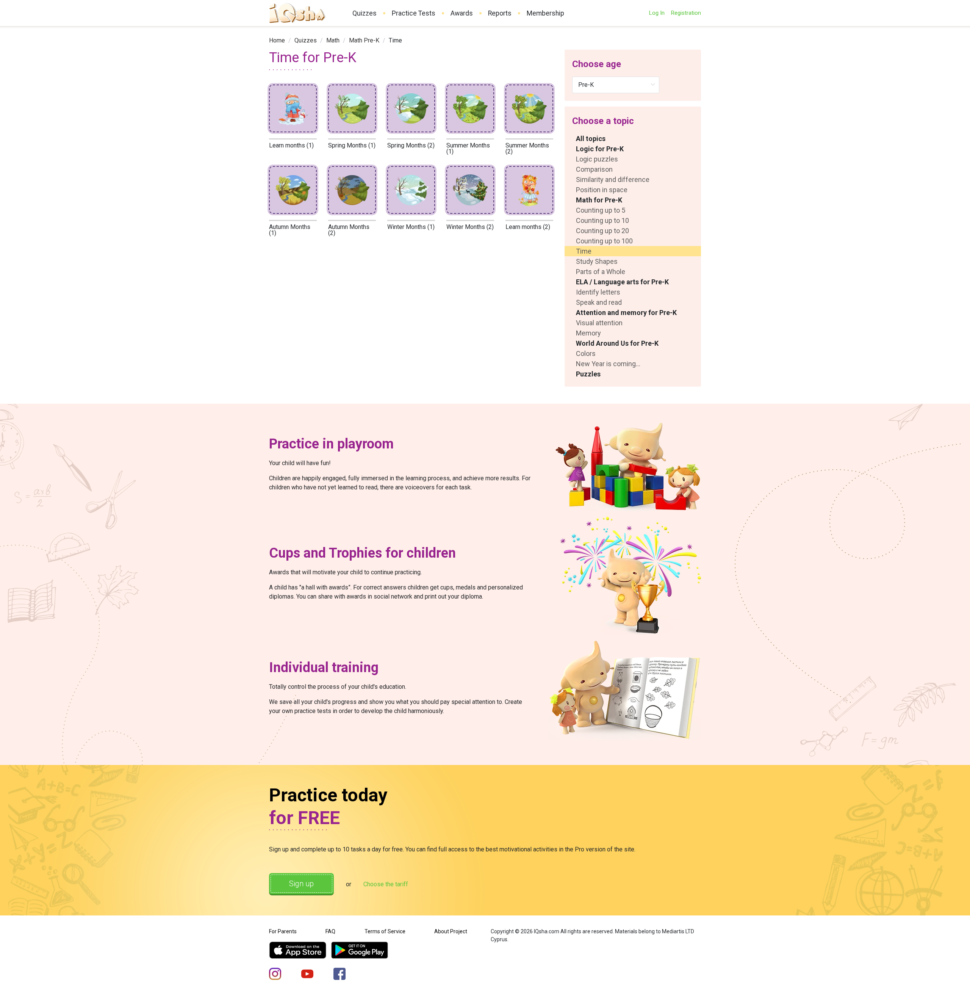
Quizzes (364, 13)
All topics (590, 139)
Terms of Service (385, 931)
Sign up (301, 883)
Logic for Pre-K (600, 149)
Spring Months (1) (351, 145)
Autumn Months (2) (348, 230)
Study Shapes (597, 261)
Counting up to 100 (604, 241)
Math (333, 40)
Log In (657, 12)
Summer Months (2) (527, 148)
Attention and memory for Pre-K (626, 313)
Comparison (594, 169)
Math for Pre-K (599, 200)
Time (583, 251)
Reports (500, 13)
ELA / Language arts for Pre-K (622, 282)
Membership (545, 13)
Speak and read (599, 302)
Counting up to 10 (602, 220)
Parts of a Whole (600, 272)
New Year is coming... (608, 364)
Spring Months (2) (411, 145)
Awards (462, 13)
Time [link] (395, 40)
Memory (588, 333)
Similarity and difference (612, 179)
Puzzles (588, 374)
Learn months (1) (291, 145)
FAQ (330, 931)
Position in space (601, 190)
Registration (686, 12)
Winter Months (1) (411, 226)
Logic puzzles (597, 159)
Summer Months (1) (468, 148)
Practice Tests (413, 13)
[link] (277, 40)
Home (277, 40)
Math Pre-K (364, 40)
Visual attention (599, 323)
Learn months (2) (527, 226)
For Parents (283, 931)
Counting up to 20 (602, 231)
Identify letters (598, 292)
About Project (450, 931)
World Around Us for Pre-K (617, 343)
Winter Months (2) (470, 226)
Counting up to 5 (600, 210)
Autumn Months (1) (289, 230)
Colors (586, 353)
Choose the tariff (385, 884)
